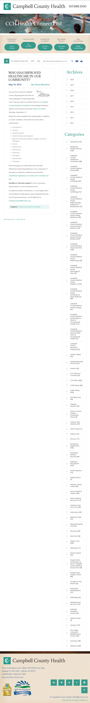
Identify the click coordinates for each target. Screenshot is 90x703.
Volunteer (75, 641)
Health (78, 47)
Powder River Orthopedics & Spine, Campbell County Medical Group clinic (76, 564)
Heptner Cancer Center (76, 485)
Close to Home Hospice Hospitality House (75, 414)
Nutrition (75, 536)
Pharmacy (75, 548)
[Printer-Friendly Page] (81, 61)
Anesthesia (75, 142)
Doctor (74, 439)
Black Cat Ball (39, 109)
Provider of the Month (75, 582)
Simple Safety (75, 619)
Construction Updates (75, 423)
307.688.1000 (77, 6)
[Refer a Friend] (76, 61)
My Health (61, 47)
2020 (72, 79)
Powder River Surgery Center (75, 575)
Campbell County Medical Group (76, 168)
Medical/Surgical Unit (76, 525)
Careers (74, 368)
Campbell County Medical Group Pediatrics (76, 281)
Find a (12, 47)
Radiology (75, 597)
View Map (40, 668)
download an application (17, 176)
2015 (72, 107)
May (38, 61)
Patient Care (74, 542)
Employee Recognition (74, 464)
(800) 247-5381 (19, 674)
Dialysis (74, 434)
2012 (72, 123)
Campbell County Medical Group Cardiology (76, 189)
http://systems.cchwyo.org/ (12, 677)
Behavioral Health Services (76, 149)
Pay (28, 45)
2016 (72, 101)
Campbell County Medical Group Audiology (76, 178)
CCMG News (76, 385)
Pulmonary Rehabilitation (75, 590)
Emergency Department (74, 446)
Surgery (75, 625)
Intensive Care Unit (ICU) (75, 506)
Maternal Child (75, 518)
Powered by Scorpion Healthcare (75, 700)
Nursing (75, 531)
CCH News (76, 380)
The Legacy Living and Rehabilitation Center (75, 633)
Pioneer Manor (75, 554)
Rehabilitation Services (75, 603)
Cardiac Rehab (75, 355)
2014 (72, 112)
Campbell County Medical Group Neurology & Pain (76, 269)
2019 (32, 61)
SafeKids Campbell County (74, 611)
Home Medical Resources (75, 499)
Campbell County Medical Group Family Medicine (76, 214)
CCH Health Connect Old (19, 61)
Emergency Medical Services (74, 455)
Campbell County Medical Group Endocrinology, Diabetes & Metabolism (76, 202)
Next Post (20, 219)
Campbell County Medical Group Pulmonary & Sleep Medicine (76, 294)
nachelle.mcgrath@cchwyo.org (19, 201)
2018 (72, 90)
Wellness (75, 646)
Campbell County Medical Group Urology (76, 306)
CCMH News (75, 391)
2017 (72, 96)
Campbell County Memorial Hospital (75, 346)
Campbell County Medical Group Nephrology (76, 258)
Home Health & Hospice (76, 492)
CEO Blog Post (75, 398)
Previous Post (10, 219)
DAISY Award (76, 429)
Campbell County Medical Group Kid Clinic (76, 247)
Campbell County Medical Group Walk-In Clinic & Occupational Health (76, 319)
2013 (72, 118)
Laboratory (76, 512)
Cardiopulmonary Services (76, 362)
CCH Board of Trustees (75, 374)
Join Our (45, 47)
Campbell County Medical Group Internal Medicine (76, 236)
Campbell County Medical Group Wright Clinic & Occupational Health (76, 334)
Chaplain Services (74, 405)
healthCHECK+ (75, 478)
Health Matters (76, 471)
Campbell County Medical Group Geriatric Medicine (76, 225)
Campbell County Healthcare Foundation (29, 207)
